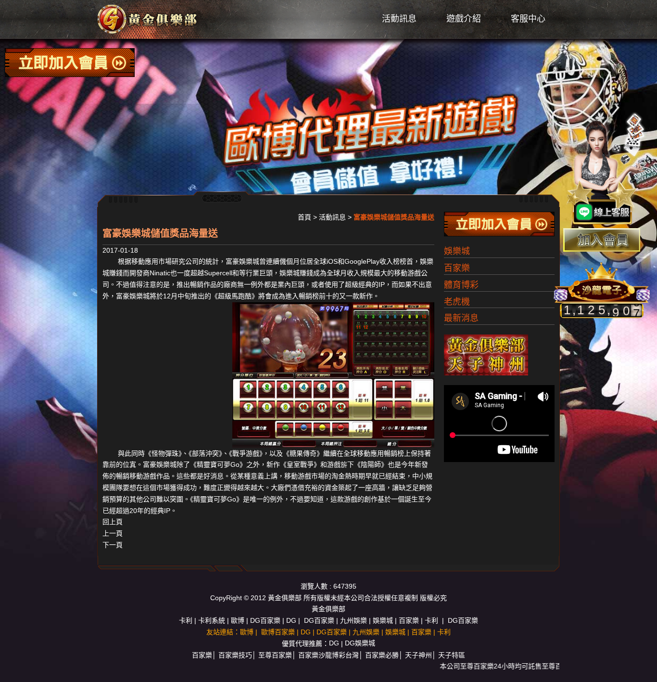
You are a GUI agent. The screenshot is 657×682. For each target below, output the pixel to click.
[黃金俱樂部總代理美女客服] (606, 169)
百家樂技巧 (235, 655)
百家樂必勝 (382, 655)
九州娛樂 (353, 620)
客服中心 (528, 19)
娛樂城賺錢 (296, 273)
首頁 (304, 217)
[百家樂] (148, 19)
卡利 (185, 620)
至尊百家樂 (275, 655)
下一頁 (112, 545)
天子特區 (451, 655)
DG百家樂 (265, 620)
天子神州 (418, 655)
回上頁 (112, 522)
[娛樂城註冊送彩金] (602, 240)
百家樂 (457, 268)
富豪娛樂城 (242, 261)
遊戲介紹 (463, 19)
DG (291, 620)
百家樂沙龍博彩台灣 (328, 655)
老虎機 (457, 302)
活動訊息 (399, 19)
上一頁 (112, 533)
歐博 (237, 620)
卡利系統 (211, 620)
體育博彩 (461, 285)
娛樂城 (457, 251)
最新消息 (461, 318)
